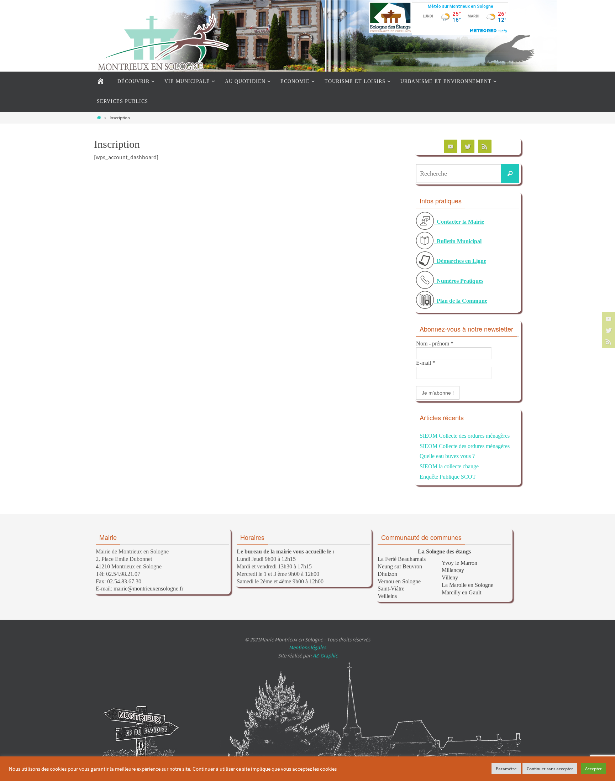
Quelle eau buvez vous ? (447, 456)
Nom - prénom (434, 343)
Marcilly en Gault (461, 592)
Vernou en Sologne (399, 581)
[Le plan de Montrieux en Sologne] (425, 307)
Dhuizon (387, 574)
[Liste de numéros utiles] (425, 287)
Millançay (453, 570)
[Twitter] (607, 330)
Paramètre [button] (506, 769)
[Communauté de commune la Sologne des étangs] (390, 31)
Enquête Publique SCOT (448, 477)
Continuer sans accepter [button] (550, 769)
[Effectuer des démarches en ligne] (425, 267)
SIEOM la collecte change (449, 466)
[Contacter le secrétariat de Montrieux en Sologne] (425, 228)
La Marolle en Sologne (467, 585)
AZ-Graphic (325, 655)
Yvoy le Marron (459, 563)
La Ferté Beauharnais (402, 559)
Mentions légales (307, 647)
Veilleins (387, 596)
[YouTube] (607, 319)
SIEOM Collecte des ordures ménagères (465, 436)
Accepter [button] (593, 769)
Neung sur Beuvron (400, 566)
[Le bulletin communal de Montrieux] (424, 247)
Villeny (450, 577)
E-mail (425, 363)
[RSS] (607, 341)
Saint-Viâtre (391, 588)
